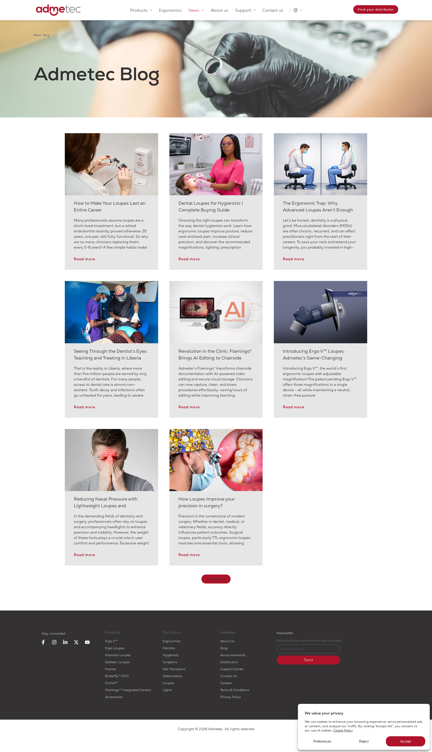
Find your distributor (376, 9)
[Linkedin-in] (65, 642)
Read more (84, 259)
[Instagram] (54, 642)
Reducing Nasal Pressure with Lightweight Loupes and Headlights (105, 505)
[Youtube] (87, 642)
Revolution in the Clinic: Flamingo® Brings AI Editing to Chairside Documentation (215, 358)
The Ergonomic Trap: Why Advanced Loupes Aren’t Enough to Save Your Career (318, 210)
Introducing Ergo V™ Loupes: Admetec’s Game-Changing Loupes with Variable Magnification (320, 358)
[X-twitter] (76, 642)
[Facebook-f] (43, 642)
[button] (216, 579)
